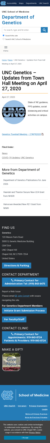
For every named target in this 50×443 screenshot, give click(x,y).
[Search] (44, 30)
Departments (31, 3)
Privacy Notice (34, 433)
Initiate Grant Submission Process (24, 310)
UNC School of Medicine (15, 12)
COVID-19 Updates (11, 157)
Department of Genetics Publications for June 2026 (24, 182)
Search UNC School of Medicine (18, 39)
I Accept (25, 438)
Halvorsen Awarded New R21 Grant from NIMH (22, 206)
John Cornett (23, 296)
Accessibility (12, 3)
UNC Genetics (27, 157)
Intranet (22, 406)
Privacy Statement (38, 406)
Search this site (11, 35)
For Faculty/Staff (14, 319)
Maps (21, 3)
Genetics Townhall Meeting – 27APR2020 (21, 134)
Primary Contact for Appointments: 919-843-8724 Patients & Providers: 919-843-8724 (25, 337)
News (10, 60)
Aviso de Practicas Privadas (36, 417)
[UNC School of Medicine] (25, 395)
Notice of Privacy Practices (36, 414)
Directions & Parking (16, 265)
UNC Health (9, 406)
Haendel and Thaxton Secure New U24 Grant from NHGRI (23, 194)
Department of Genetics (18, 19)
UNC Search (44, 3)
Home (4, 60)
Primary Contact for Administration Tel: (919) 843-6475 (25, 282)
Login (45, 409)
